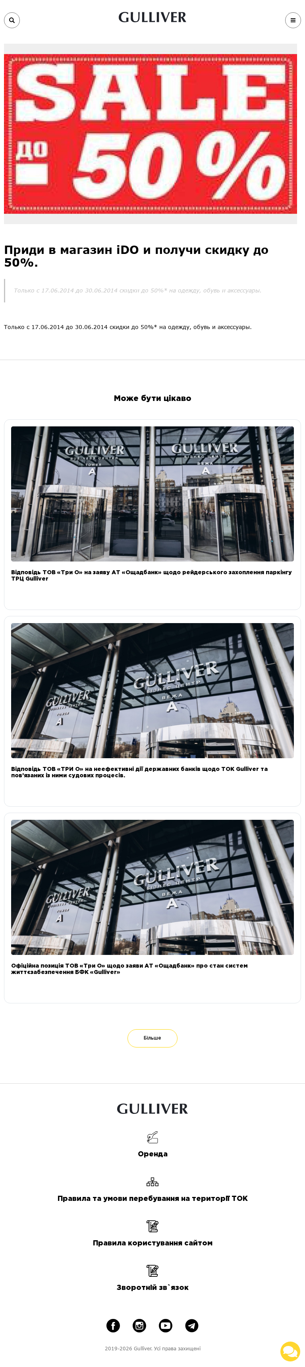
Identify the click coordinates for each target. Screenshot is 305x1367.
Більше (152, 1038)
